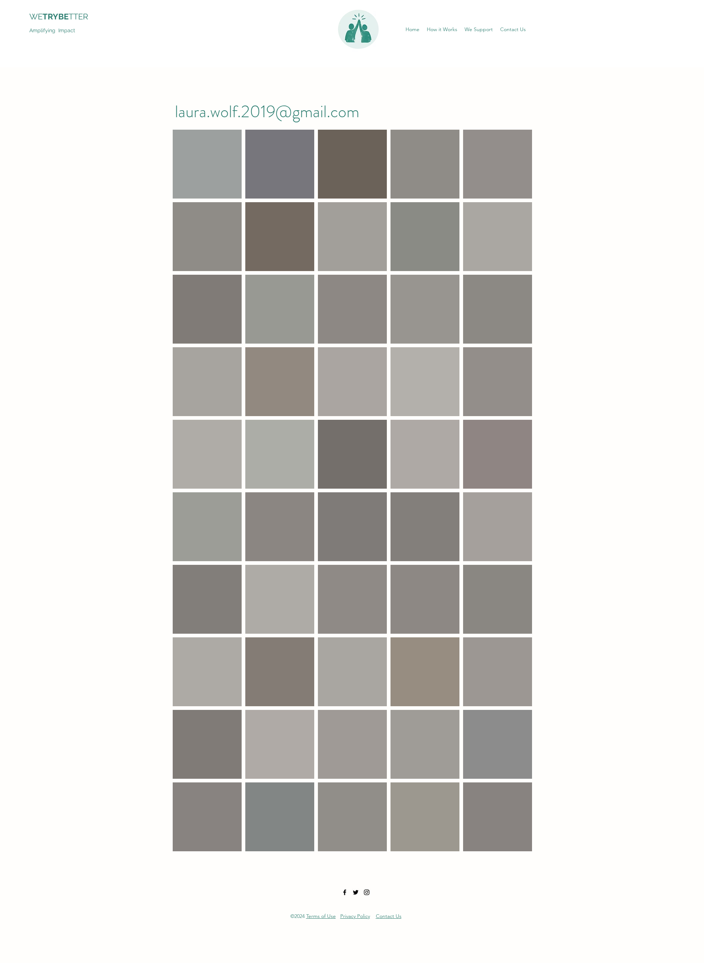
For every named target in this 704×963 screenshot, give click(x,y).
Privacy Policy (355, 916)
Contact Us (389, 916)
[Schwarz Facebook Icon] (344, 892)
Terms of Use (321, 916)
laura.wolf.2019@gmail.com (267, 111)
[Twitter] (355, 892)
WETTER (63, 16)
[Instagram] (366, 892)
